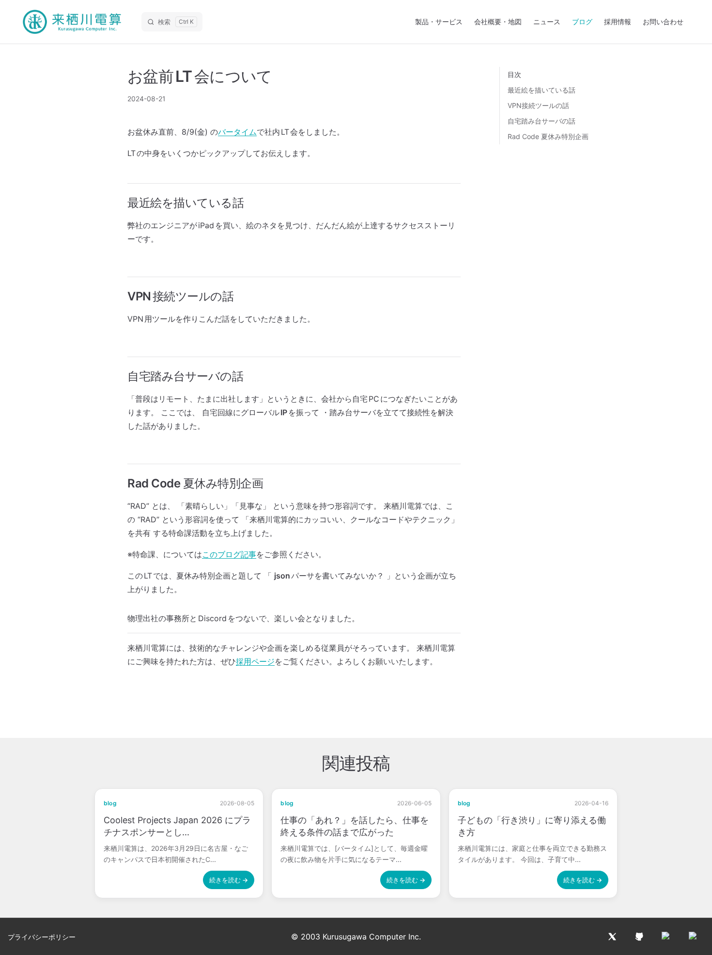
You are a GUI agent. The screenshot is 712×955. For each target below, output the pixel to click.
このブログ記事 (229, 554)
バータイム (237, 132)
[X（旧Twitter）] (612, 936)
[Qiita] (666, 936)
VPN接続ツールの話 (538, 105)
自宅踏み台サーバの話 (541, 121)
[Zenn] (693, 936)
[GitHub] (639, 936)
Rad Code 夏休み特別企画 (548, 136)
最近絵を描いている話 (541, 90)
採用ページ (255, 661)
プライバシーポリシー (42, 937)
